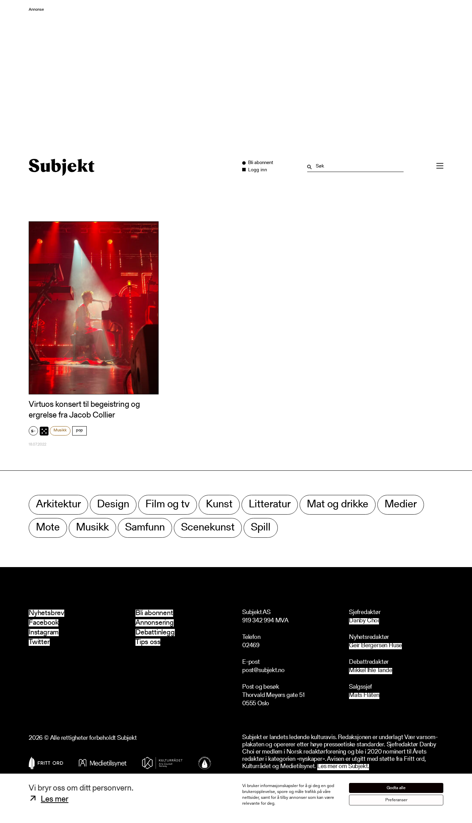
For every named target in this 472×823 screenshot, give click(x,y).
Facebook (43, 622)
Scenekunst (208, 528)
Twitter (39, 642)
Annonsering (154, 622)
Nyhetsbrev (46, 613)
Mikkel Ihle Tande (370, 671)
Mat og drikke (337, 504)
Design (113, 504)
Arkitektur (58, 504)
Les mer (54, 799)
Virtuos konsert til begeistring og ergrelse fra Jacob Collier (84, 410)
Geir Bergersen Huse (375, 646)
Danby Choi (364, 621)
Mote (48, 528)
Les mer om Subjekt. (343, 767)
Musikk (60, 430)
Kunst (219, 504)
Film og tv (167, 504)
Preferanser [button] (396, 800)
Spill (261, 528)
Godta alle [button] (396, 788)
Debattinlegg (155, 632)
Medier (401, 504)
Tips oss (147, 642)
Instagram (44, 632)
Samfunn (145, 528)
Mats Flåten (364, 696)
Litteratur (270, 504)
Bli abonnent (154, 613)
